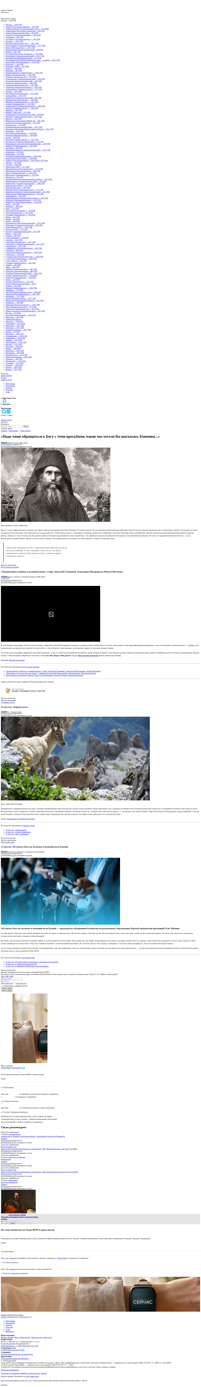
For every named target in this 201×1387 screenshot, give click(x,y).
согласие (14, 1108)
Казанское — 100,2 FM (15, 351)
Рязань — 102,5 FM (13, 234)
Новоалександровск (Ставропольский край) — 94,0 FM (28, 192)
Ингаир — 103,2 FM (14, 344)
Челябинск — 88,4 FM (14, 303)
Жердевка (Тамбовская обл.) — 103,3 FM (22, 102)
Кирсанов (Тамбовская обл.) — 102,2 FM (22, 140)
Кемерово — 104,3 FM (14, 131)
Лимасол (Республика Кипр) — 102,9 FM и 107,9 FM (27, 161)
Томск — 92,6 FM (13, 280)
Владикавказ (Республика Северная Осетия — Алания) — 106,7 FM (33, 60)
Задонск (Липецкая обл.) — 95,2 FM (20, 104)
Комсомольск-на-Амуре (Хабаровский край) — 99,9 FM (28, 144)
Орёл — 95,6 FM (12, 209)
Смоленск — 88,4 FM (14, 250)
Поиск (26, 426)
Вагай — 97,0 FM (13, 332)
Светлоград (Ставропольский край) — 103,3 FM (25, 244)
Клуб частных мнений (10, 567)
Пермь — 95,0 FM (13, 219)
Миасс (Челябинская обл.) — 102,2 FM (21, 173)
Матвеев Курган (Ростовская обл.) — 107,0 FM (24, 169)
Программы (10, 384)
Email (3, 1079)
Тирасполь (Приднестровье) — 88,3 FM (21, 271)
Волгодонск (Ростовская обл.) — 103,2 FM (22, 62)
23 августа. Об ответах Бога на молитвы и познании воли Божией (32, 962)
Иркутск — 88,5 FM (14, 119)
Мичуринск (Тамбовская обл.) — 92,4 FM (22, 175)
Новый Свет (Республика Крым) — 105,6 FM (24, 202)
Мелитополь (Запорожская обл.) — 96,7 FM (23, 171)
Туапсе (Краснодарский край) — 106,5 (21, 284)
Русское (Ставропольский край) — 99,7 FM (23, 232)
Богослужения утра (8, 1147)
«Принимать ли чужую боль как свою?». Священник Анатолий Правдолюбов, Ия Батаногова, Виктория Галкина (51, 673)
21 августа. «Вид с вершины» (17, 834)
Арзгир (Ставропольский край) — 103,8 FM (23, 35)
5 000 (11, 976)
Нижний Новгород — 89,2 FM (18, 188)
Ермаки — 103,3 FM (14, 340)
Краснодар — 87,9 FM (14, 152)
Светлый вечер (14, 1134)
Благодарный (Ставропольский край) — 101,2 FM (25, 46)
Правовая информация (10, 1370)
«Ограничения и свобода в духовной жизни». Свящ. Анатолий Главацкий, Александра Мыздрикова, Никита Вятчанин (53, 671)
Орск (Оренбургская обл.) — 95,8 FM (20, 211)
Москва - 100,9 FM (8, 21)
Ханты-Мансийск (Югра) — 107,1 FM (21, 298)
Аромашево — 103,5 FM (15, 324)
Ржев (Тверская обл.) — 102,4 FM (19, 227)
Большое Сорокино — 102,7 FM (18, 330)
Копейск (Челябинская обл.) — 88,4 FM (21, 146)
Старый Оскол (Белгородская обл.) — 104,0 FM (24, 257)
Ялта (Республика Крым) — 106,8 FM (21, 315)
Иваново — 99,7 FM (14, 110)
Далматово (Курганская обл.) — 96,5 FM (22, 85)
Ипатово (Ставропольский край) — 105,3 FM (24, 117)
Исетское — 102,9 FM (14, 347)
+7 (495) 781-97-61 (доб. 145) (26, 1346)
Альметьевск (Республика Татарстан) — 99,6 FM (25, 31)
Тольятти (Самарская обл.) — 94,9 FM (21, 278)
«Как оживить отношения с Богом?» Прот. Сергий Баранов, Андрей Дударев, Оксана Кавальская (44, 675)
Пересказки (13, 1180)
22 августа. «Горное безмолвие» (18, 832)
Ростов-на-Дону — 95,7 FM (16, 229)
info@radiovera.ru (7, 1346)
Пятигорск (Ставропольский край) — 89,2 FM (24, 225)
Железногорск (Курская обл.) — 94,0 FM (22, 100)
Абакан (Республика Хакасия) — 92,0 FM (22, 27)
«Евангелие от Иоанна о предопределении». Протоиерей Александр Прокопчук (33, 1136)
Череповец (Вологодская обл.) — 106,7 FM (23, 305)
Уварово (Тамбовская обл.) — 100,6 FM (21, 288)
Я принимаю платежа (15, 986)
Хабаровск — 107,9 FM (15, 296)
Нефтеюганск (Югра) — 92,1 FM (19, 186)
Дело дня (4, 373)
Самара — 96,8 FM (13, 236)
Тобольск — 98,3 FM (14, 359)
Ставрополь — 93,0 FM (15, 255)
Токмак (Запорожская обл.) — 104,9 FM (21, 275)
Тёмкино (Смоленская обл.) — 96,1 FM (21, 269)
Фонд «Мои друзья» (22, 1337)
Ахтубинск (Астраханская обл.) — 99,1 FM (23, 39)
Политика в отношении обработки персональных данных (24, 1373)
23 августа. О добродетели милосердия (21, 964)
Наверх (4, 1315)
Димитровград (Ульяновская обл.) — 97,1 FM (24, 89)
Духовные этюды (8, 702)
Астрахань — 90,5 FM (14, 37)
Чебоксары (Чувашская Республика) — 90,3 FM (24, 301)
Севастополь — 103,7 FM (16, 246)
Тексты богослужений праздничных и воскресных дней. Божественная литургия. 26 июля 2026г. (39, 1172)
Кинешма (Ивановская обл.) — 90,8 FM (21, 135)
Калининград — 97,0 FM (15, 125)
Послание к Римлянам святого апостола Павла (19, 1217)
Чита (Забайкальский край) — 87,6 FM (21, 307)
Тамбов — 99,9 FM (13, 265)
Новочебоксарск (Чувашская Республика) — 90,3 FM (27, 198)
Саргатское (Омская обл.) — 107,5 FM (21, 242)
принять (4, 1385)
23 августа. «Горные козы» (16, 830)
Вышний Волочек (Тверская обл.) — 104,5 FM (24, 73)
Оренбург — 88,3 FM (14, 206)
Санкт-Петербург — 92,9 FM (17, 238)
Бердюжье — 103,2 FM (15, 328)
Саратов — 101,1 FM (14, 240)
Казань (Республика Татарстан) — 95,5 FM (23, 123)
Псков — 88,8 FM (13, 221)
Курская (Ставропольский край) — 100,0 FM (23, 156)
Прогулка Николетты (9, 1182)
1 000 (6, 976)
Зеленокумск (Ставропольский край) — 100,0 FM (25, 106)
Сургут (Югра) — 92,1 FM (16, 261)
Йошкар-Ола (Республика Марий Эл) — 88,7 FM (25, 121)
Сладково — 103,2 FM (14, 363)
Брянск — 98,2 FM (13, 52)
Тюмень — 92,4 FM (13, 286)
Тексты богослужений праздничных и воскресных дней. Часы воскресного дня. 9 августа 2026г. (39, 1149)
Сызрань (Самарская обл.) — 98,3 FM (20, 263)
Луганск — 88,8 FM (13, 165)
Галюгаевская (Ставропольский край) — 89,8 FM (25, 79)
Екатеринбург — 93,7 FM (16, 96)
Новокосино (6, 1159)
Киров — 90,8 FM (13, 138)
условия (17, 986)
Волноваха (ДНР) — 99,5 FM (17, 66)
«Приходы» (47, 1337)
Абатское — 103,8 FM (14, 321)
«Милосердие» (36, 1337)
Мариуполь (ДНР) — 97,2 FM (17, 167)
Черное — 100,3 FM (13, 367)
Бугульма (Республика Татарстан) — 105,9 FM (24, 54)
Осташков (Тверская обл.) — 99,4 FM (20, 215)
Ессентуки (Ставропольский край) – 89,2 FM (23, 98)
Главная (4, 431)
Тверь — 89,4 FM (12, 267)
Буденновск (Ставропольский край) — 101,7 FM (25, 56)
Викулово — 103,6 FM (14, 334)
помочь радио (6, 376)
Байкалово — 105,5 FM (15, 326)
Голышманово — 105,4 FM (16, 336)
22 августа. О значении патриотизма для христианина (27, 966)
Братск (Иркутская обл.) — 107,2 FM (20, 48)
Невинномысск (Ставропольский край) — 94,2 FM (26, 181)
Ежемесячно (8, 984)
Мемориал (10, 1331)
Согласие (14, 1094)
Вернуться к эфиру (8, 19)
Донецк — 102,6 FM (14, 92)
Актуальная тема (7, 842)
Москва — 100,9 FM (14, 25)
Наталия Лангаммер (17, 660)
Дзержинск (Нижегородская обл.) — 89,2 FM (23, 87)
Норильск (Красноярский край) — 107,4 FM (23, 200)
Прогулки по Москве (16, 1157)
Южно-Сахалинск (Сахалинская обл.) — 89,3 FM (25, 311)
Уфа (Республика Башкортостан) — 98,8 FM (23, 292)
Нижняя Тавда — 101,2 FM (16, 355)
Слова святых (25, 431)
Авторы (9, 388)
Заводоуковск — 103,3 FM (16, 342)
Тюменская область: (13, 319)
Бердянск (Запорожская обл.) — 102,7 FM (22, 43)
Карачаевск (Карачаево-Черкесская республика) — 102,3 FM (30, 129)
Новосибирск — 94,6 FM (15, 196)
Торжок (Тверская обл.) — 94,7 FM (19, 282)
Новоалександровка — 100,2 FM (19, 357)
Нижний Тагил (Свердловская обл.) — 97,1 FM (24, 190)
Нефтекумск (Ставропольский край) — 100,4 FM (25, 184)
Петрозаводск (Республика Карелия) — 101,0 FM (25, 223)
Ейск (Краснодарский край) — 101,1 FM (22, 94)
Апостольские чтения (17, 1215)
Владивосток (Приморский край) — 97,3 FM (23, 58)
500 (2, 976)
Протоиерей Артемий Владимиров (21, 819)
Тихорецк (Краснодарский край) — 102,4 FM (24, 273)
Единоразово (21, 984)
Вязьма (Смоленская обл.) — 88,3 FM (20, 75)
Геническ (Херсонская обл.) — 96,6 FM (21, 83)
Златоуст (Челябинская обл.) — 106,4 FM (22, 108)
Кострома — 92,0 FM (14, 148)
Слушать (4, 1134)
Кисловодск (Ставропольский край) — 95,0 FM (24, 142)
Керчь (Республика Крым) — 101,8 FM (21, 133)
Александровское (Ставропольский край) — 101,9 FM (27, 29)
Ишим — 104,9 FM (13, 349)
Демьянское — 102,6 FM (15, 338)
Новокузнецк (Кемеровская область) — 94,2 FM (25, 194)
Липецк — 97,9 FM (13, 163)
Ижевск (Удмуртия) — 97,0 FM (18, 112)
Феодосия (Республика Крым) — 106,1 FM (23, 294)
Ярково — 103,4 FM (14, 370)
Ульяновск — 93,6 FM (14, 290)
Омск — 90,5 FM (12, 204)
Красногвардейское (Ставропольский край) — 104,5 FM (28, 150)
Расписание (10, 386)
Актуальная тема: (28, 958)
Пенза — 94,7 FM (13, 217)
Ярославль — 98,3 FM (14, 317)
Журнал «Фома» (7, 1337)
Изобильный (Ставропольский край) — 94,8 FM (25, 115)
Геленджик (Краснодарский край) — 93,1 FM (24, 81)
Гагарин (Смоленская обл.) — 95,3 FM (21, 77)
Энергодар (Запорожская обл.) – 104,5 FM (22, 309)
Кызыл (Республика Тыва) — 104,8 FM (21, 158)
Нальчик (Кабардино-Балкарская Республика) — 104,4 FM (29, 179)
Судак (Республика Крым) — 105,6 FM (21, 259)
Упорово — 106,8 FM (14, 365)
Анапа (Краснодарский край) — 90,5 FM (22, 33)
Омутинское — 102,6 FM (15, 361)
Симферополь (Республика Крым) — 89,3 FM (24, 248)
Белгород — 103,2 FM (14, 41)
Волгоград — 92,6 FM (14, 64)
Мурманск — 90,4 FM (14, 177)
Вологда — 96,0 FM (13, 69)
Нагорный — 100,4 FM (15, 353)
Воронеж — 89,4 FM (14, 71)
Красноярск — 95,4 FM (15, 154)
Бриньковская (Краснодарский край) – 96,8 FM (24, 50)
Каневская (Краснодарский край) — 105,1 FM (24, 127)
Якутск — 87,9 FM (13, 313)
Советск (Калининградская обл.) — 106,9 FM (24, 252)
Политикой (8, 1097)
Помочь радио (7, 988)
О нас (8, 392)
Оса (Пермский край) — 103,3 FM (19, 213)
